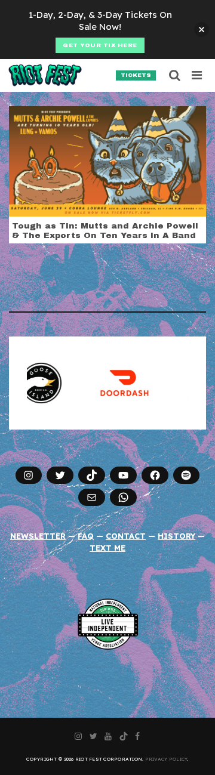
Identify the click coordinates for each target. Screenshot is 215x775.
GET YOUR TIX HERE (100, 45)
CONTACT (126, 536)
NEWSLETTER (38, 536)
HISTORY (176, 536)
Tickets (136, 75)
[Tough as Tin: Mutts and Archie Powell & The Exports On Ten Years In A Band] (107, 160)
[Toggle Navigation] (197, 75)
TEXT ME (107, 547)
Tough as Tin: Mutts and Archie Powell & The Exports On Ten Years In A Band (105, 230)
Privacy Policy (166, 759)
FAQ (86, 536)
